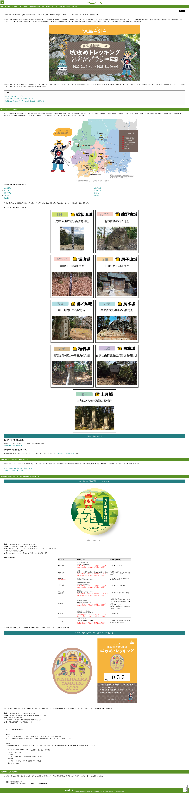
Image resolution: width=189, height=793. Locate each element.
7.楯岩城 (6, 195)
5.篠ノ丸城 (7, 193)
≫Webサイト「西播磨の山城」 (14, 445)
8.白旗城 (96, 195)
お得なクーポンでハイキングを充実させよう (19, 98)
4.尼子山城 (97, 190)
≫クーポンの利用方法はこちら (14, 470)
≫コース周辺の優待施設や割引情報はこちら (18, 468)
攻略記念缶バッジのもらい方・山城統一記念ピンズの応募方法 (24, 101)
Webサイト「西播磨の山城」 (67, 453)
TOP (186, 789)
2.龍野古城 (97, 188)
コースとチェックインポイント (15, 96)
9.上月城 (6, 198)
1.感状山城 (7, 188)
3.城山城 (6, 190)
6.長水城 (96, 193)
